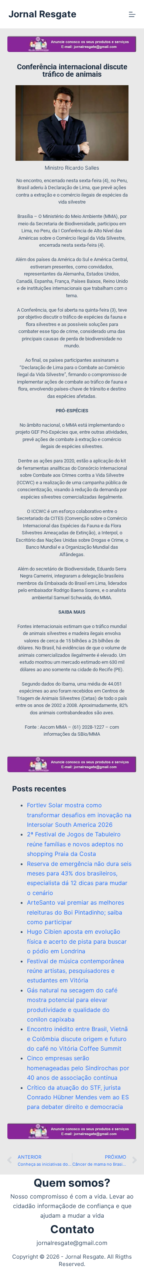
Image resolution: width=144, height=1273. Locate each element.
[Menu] (132, 14)
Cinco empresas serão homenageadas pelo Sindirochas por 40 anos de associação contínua (78, 1067)
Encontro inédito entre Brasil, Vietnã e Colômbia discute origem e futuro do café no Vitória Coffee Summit (77, 1038)
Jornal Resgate (42, 14)
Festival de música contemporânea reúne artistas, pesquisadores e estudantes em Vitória (75, 970)
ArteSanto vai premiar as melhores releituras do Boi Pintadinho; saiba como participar (75, 912)
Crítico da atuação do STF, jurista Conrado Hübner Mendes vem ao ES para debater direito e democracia (78, 1097)
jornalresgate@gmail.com (72, 1242)
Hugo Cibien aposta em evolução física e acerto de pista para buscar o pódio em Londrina (77, 941)
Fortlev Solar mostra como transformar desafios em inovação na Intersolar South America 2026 (79, 814)
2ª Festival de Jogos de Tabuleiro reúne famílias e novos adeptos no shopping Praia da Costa (75, 843)
